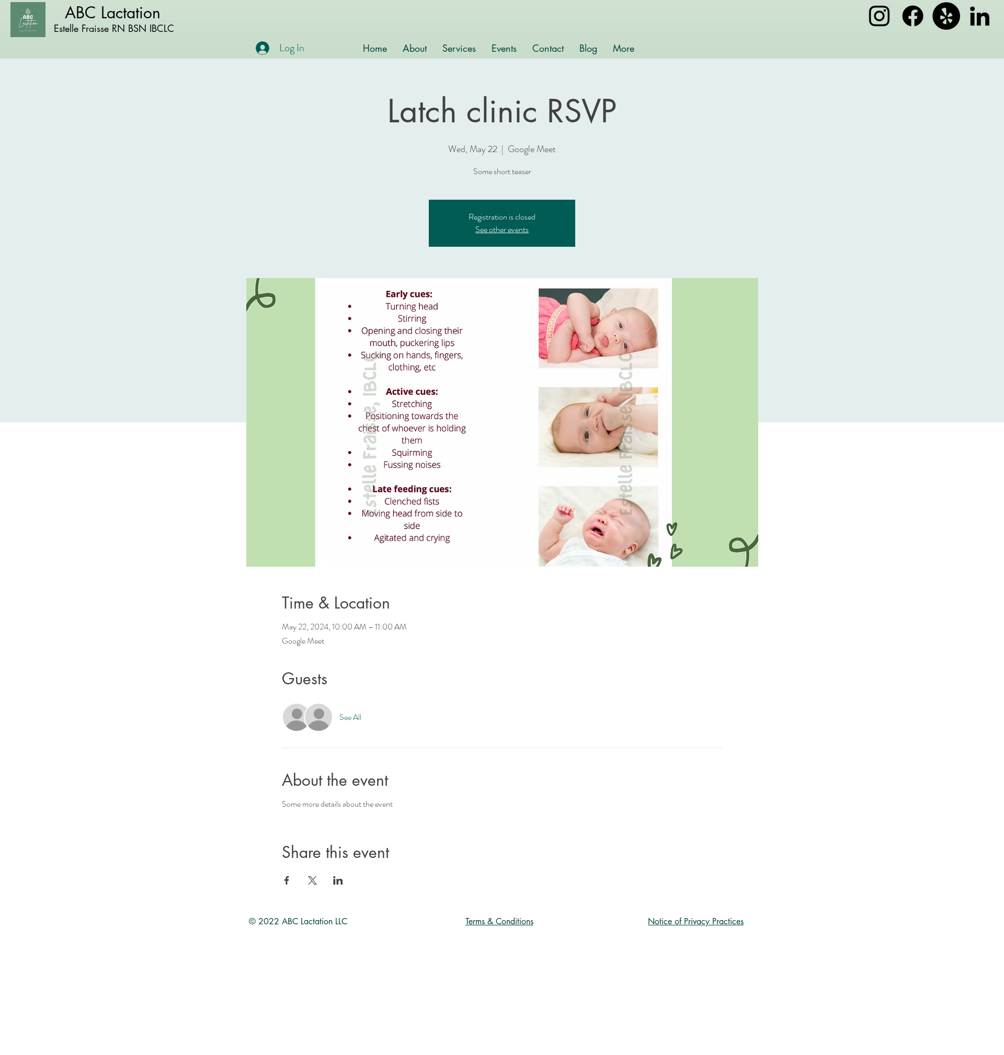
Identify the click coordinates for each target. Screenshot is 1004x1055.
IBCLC (160, 28)
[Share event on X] (312, 880)
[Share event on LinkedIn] (338, 880)
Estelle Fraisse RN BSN (100, 28)
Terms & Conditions (499, 921)
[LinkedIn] (980, 16)
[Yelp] (946, 16)
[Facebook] (913, 16)
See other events (502, 229)
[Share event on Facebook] (287, 880)
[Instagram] (879, 16)
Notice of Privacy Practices (696, 921)
